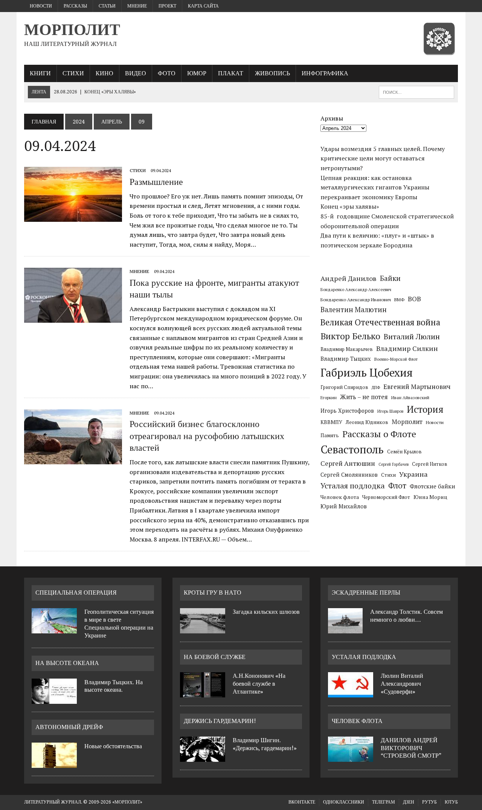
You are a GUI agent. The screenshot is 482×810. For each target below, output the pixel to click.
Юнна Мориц (430, 497)
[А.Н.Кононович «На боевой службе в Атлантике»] (202, 693)
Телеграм (383, 802)
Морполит (407, 422)
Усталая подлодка (352, 486)
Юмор (196, 73)
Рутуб (429, 802)
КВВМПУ (331, 422)
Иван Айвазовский (410, 397)
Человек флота (339, 496)
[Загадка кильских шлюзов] (202, 629)
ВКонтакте (301, 802)
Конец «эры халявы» (349, 206)
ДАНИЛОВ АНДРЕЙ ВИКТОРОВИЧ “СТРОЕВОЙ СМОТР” (411, 748)
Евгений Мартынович (416, 386)
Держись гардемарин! (220, 721)
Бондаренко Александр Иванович (355, 299)
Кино (104, 73)
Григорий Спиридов (344, 387)
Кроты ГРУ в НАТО (212, 592)
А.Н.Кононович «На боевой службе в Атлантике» (259, 683)
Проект (167, 6)
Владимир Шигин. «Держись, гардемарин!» (265, 744)
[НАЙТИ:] (416, 91)
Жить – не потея (364, 397)
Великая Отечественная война (380, 322)
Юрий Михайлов (343, 506)
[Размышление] (73, 217)
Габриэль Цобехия (366, 372)
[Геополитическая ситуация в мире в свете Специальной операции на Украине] (54, 629)
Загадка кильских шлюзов (266, 611)
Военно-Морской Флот (396, 359)
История (425, 409)
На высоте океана (67, 663)
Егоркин (328, 397)
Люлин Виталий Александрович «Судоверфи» (402, 683)
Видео (135, 73)
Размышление (156, 182)
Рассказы (75, 6)
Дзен (408, 802)
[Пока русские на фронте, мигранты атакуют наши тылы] (73, 318)
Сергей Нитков (429, 464)
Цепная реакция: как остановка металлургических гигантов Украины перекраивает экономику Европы (374, 187)
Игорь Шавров (390, 411)
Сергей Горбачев (393, 464)
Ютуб (451, 802)
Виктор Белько (350, 336)
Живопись (272, 73)
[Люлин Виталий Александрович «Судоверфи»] (350, 693)
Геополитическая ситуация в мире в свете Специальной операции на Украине (119, 623)
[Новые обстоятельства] (54, 763)
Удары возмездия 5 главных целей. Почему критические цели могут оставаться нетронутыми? (382, 158)
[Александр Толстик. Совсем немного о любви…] (345, 629)
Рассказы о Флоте (379, 434)
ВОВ (414, 298)
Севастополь (352, 449)
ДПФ (376, 387)
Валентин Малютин (353, 309)
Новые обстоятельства (113, 746)
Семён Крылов (404, 451)
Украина (413, 474)
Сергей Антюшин (347, 463)
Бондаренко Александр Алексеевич (355, 289)
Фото (166, 73)
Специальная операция (76, 592)
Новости (41, 6)
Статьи (107, 6)
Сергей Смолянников (349, 474)
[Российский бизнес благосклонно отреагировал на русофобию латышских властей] (73, 459)
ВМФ (399, 299)
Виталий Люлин (412, 336)
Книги (40, 73)
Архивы (331, 118)
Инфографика (325, 73)
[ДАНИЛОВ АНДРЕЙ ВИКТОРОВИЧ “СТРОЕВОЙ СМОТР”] (350, 757)
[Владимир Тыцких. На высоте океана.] (54, 699)
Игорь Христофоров (347, 410)
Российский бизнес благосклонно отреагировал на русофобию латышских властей (207, 436)
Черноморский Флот (386, 497)
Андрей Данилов (348, 278)
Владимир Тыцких (345, 358)
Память (329, 435)
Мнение (137, 6)
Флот (397, 486)
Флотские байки (432, 486)
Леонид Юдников (367, 422)
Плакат (230, 73)
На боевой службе (215, 657)
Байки (390, 278)
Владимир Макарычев (346, 349)
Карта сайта (203, 6)
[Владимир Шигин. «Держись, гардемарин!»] (202, 757)
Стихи (73, 73)
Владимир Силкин (407, 348)
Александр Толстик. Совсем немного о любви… (406, 615)
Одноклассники (343, 802)
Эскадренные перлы (366, 592)
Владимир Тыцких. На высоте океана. (113, 686)
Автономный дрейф (69, 727)
